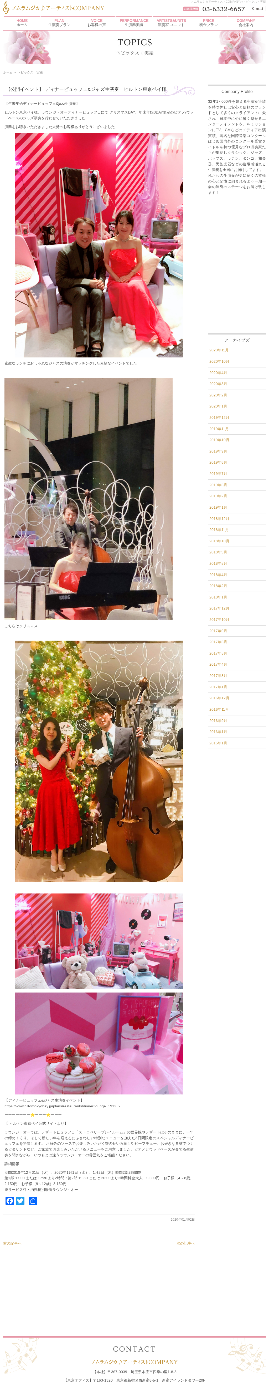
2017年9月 (218, 631)
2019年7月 (218, 474)
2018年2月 (218, 586)
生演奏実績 (134, 22)
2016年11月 (219, 709)
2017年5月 (218, 653)
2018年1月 (218, 597)
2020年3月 (218, 384)
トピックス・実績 (30, 72)
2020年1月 (218, 406)
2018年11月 (219, 530)
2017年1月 (218, 687)
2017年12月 (219, 608)
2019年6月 (218, 485)
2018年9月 (218, 552)
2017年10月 (219, 619)
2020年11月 (219, 350)
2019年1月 (218, 507)
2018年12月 (219, 519)
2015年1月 (218, 743)
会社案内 (246, 22)
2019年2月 (218, 496)
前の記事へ (12, 1243)
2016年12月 (219, 698)
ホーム (22, 22)
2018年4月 (218, 575)
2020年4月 (218, 373)
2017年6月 (218, 642)
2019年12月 (219, 417)
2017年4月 (218, 664)
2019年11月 (219, 429)
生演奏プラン (59, 22)
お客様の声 (96, 22)
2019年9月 (218, 451)
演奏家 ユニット (171, 22)
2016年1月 (218, 732)
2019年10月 (219, 440)
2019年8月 (218, 462)
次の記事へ (186, 1243)
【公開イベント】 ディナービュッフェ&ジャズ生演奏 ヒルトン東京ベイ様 (86, 89)
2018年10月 (219, 541)
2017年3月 (218, 676)
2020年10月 (219, 361)
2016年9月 (218, 721)
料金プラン (208, 22)
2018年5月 (218, 563)
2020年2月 (218, 395)
